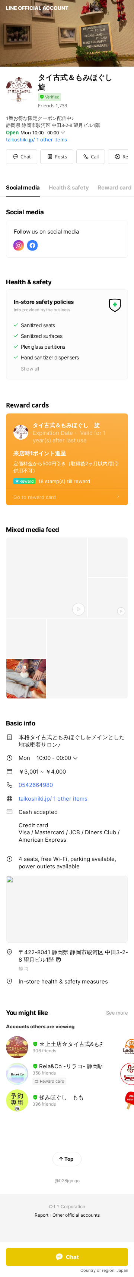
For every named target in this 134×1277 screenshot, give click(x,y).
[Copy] (58, 959)
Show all (30, 369)
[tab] (23, 188)
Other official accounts (76, 1215)
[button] (56, 156)
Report (41, 1215)
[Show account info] (49, 97)
